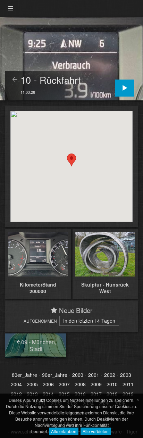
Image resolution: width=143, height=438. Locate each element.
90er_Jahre (54, 375)
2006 (48, 384)
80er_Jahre (24, 375)
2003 (125, 375)
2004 (16, 384)
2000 (77, 375)
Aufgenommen (40, 321)
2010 (112, 384)
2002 (109, 375)
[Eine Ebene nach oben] (15, 80)
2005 (32, 384)
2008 (80, 384)
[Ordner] (11, 8)
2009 (96, 384)
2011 (128, 384)
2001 (93, 375)
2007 (64, 384)
